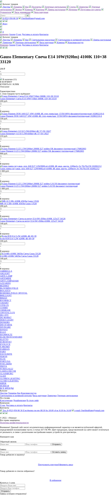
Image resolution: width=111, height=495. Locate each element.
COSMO (4, 308)
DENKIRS (5, 322)
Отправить (56, 444)
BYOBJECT (5, 300)
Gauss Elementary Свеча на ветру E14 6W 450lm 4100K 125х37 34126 (31, 221)
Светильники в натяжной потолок (16, 395)
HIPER (3, 383)
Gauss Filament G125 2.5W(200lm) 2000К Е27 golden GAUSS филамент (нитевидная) (39, 186)
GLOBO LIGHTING (9, 381)
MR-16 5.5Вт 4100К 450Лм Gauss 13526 (18, 203)
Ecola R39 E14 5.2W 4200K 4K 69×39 (17, 238)
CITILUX (4, 305)
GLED (3, 376)
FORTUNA (5, 361)
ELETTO (4, 339)
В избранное (55, 480)
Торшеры (12, 393)
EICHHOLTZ (6, 334)
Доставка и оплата (30, 34)
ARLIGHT (5, 273)
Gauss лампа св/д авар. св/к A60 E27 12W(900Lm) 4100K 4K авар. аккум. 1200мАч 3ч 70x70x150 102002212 (49, 168)
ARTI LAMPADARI (9, 281)
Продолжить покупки (48, 464)
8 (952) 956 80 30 (10, 18)
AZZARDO (5, 283)
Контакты (43, 34)
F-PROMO (5, 347)
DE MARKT (6, 317)
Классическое (6, 400)
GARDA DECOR (8, 371)
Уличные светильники (67, 395)
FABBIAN (5, 349)
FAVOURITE (6, 354)
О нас (18, 34)
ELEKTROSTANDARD (11, 337)
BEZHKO (4, 286)
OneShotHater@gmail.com (33, 18)
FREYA (3, 366)
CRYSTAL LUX (7, 312)
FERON (3, 356)
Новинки (4, 34)
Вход (4, 24)
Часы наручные (39, 395)
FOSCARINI (6, 364)
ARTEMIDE (5, 278)
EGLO (3, 332)
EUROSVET (6, 342)
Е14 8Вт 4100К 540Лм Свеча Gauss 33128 (19, 256)
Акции (12, 34)
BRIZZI (3, 298)
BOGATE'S (5, 290)
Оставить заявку (59, 452)
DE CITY (4, 315)
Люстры (4, 393)
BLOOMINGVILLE (9, 288)
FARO (3, 351)
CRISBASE (5, 310)
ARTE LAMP (6, 276)
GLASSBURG (6, 373)
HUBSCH (4, 386)
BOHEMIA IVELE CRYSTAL (13, 293)
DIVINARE (5, 327)
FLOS (2, 359)
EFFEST (4, 330)
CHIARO (4, 303)
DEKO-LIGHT (7, 320)
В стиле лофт (33, 400)
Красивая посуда (28, 393)
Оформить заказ (65, 464)
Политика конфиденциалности (14, 423)
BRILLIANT (6, 295)
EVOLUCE (5, 344)
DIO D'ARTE (6, 325)
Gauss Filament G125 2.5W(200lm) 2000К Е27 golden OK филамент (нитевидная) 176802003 (42, 151)
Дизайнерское (19, 400)
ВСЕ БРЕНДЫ (7, 388)
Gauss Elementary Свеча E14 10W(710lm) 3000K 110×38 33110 (28, 98)
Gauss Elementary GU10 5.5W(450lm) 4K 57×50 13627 (24, 133)
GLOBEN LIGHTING (10, 378)
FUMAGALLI (6, 369)
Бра (18, 393)
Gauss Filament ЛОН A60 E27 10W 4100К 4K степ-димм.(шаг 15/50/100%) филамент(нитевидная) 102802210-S (51, 116)
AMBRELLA (6, 271)
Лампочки (52, 395)
